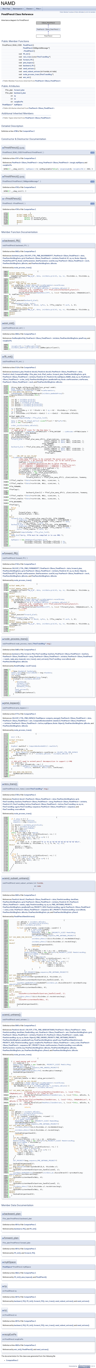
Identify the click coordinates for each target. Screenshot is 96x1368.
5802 (17, 251)
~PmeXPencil (28, 51)
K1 (56, 276)
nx (25, 829)
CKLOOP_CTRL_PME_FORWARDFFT (26, 568)
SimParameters (17, 390)
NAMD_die (15, 535)
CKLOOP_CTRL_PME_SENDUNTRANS (40, 1030)
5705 (17, 795)
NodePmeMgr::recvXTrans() (25, 666)
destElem (25, 977)
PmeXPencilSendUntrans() (24, 916)
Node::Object (31, 285)
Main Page (6, 9)
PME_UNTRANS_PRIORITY (62, 905)
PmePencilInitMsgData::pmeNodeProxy (45, 379)
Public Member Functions (67, 12)
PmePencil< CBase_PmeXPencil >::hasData (72, 654)
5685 (17, 650)
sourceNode (32, 673)
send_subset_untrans (31, 71)
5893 (17, 1025)
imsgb (67, 169)
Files (38, 9)
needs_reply (16, 673)
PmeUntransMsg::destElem (67, 899)
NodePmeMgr (17, 393)
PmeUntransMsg (30, 952)
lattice (27, 767)
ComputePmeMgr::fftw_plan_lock (28, 374)
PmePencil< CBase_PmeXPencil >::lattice (27, 723)
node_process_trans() (22, 268)
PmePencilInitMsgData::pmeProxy (73, 338)
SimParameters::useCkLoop (47, 261)
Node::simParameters (26, 261)
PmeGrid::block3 (44, 372)
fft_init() (33, 1229)
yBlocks (45, 288)
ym (56, 983)
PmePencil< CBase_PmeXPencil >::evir (17, 721)
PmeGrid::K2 (52, 377)
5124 (17, 367)
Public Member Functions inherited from (32, 81)
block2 (39, 404)
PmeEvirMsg (17, 1064)
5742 (17, 564)
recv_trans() (31, 659)
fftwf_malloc (47, 374)
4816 (17, 1225)
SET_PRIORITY (55, 910)
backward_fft (28, 66)
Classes (30, 9)
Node (13, 389)
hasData (22, 671)
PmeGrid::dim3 (8, 374)
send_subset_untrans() (64, 1301)
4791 (17, 158)
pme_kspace (28, 63)
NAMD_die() (70, 377)
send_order (37, 929)
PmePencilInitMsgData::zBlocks (44, 263)
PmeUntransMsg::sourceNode (73, 910)
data (38, 276)
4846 (17, 334)
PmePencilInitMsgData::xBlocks (49, 382)
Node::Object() (80, 258)
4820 (17, 1345)
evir (13, 737)
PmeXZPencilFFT (43, 293)
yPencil (43, 939)
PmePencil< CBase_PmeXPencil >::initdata (42, 258)
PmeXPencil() (41, 1277)
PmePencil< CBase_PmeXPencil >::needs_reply (65, 1035)
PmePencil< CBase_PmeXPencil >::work (74, 261)
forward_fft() (29, 654)
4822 (17, 1273)
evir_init (26, 77)
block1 (39, 825)
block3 (39, 406)
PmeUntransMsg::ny (38, 905)
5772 (17, 714)
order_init (16, 425)
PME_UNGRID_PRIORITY (45, 1037)
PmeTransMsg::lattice (22, 804)
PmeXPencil (27, 45)
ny (15, 96)
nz (15, 99)
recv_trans (27, 57)
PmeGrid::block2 (30, 372)
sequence (17, 822)
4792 (17, 187)
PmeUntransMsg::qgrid (56, 907)
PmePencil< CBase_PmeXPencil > (48, 81)
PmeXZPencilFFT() (10, 261)
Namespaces (18, 9)
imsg (62, 169)
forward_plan (19, 90)
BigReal (14, 746)
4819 (17, 1297)
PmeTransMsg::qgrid (11, 807)
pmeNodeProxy (56, 393)
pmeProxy (23, 348)
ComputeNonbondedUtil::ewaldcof (46, 721)
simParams (83, 379)
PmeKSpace (7, 105)
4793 (17, 209)
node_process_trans (31, 74)
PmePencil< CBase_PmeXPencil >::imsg (27, 163)
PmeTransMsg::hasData (44, 654)
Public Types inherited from (27, 118)
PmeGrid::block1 (18, 799)
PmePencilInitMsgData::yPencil (65, 912)
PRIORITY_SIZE (40, 907)
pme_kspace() (20, 659)
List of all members (90, 12)
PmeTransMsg (43, 57)
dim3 (36, 403)
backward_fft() (18, 654)
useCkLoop (59, 285)
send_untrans (28, 69)
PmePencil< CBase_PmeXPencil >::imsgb (59, 163)
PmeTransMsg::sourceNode (60, 659)
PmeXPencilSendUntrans (52, 1095)
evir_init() (18, 1349)
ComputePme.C (28, 131)
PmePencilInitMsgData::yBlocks (15, 263)
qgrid (35, 833)
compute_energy (38, 766)
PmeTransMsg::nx (71, 804)
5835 (17, 895)
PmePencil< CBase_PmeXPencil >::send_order (62, 1043)
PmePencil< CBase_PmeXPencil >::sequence (58, 807)
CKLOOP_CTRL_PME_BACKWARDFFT (38, 256)
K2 (34, 401)
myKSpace (18, 105)
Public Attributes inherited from (29, 108)
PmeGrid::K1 (64, 258)
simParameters (47, 285)
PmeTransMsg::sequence (30, 807)
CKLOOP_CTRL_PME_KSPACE (23, 718)
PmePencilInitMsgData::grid (14, 258)
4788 (16, 131)
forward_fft (27, 60)
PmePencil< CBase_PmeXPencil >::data (69, 256)
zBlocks (63, 288)
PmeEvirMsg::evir (31, 1032)
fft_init (26, 54)
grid (52, 276)
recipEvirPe (18, 102)
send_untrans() (43, 659)
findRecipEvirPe (31, 346)
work (67, 305)
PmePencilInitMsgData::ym (39, 912)
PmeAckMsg (36, 932)
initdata (46, 276)
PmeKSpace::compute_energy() (48, 718)
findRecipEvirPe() (19, 338)
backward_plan (20, 93)
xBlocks (33, 425)
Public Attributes (79, 12)
